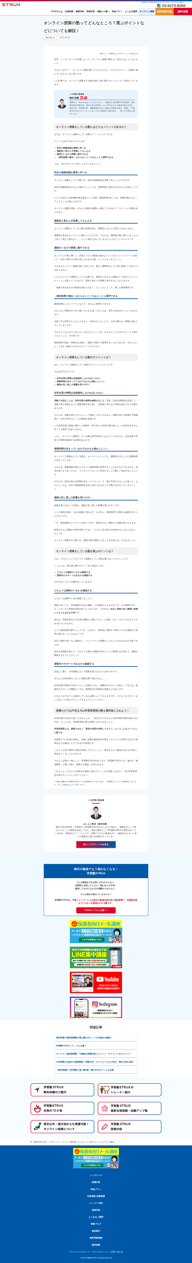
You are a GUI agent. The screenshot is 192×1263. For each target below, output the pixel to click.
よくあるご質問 (96, 1217)
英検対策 (90, 11)
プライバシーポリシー (79, 1252)
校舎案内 (96, 1231)
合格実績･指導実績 (96, 1196)
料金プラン (117, 11)
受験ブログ (96, 1224)
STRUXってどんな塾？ (95, 910)
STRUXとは (57, 11)
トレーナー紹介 (96, 1203)
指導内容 (96, 1182)
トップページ (96, 1175)
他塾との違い (103, 11)
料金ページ (68, 785)
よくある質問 (131, 11)
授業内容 (80, 11)
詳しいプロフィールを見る (96, 844)
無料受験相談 (164, 11)
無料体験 (183, 11)
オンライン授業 (147, 11)
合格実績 (69, 11)
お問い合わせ (117, 1252)
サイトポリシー (100, 1252)
